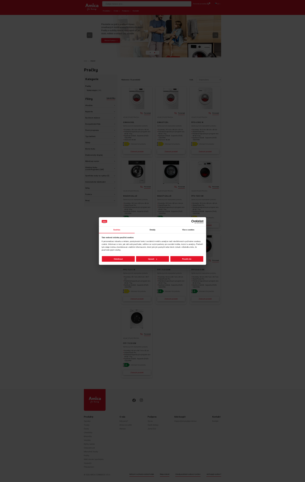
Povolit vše (186, 259)
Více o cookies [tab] (188, 230)
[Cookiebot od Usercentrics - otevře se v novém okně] (193, 222)
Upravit (151, 259)
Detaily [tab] (152, 230)
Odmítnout (118, 259)
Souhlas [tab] (116, 230)
